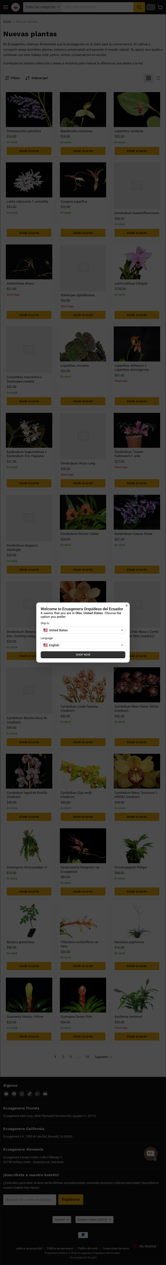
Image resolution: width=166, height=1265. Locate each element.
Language (47, 638)
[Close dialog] (126, 605)
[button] (83, 630)
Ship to (45, 623)
